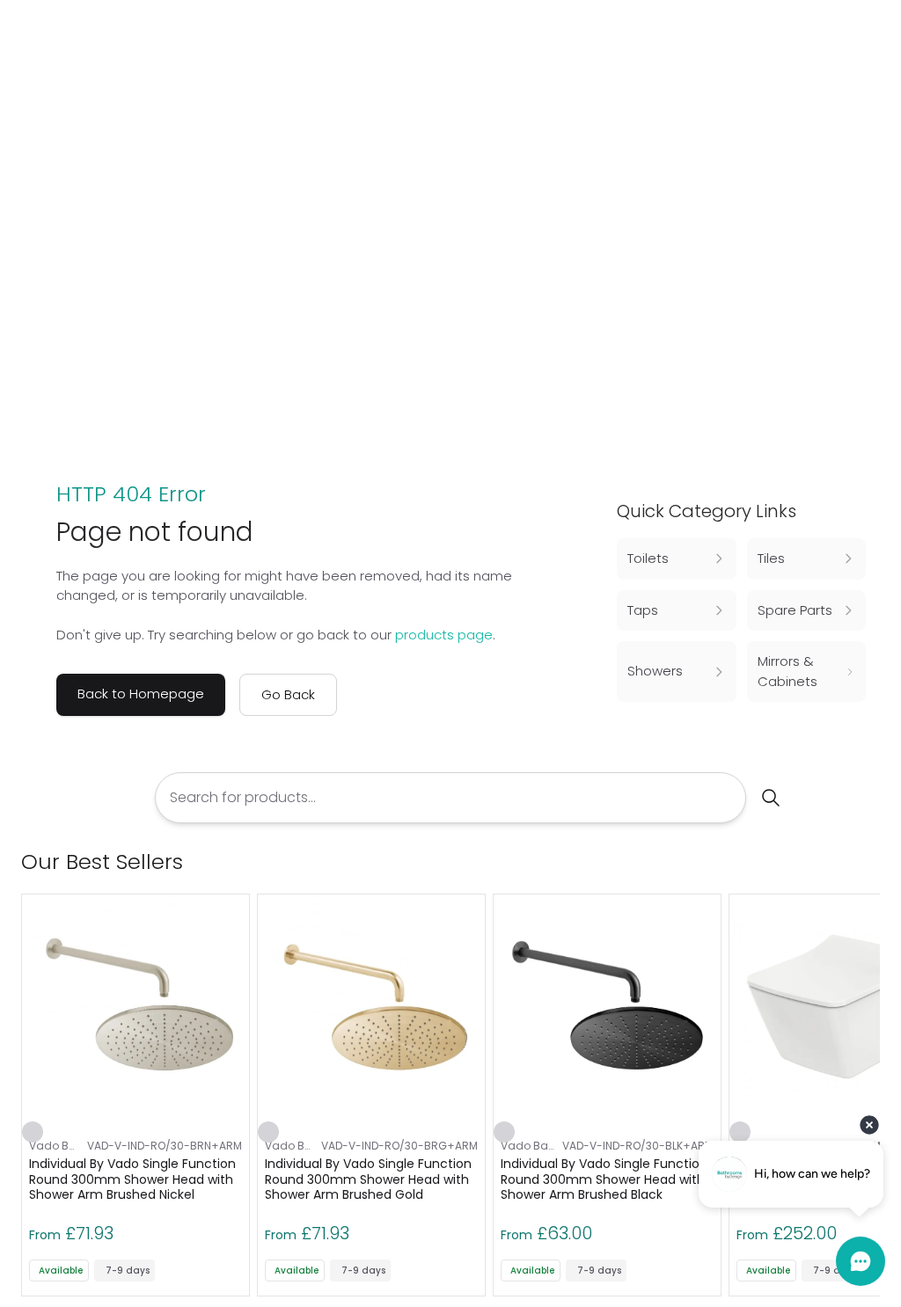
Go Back (288, 694)
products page (444, 634)
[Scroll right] (869, 862)
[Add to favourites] (32, 1132)
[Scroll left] (841, 862)
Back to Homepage (140, 693)
